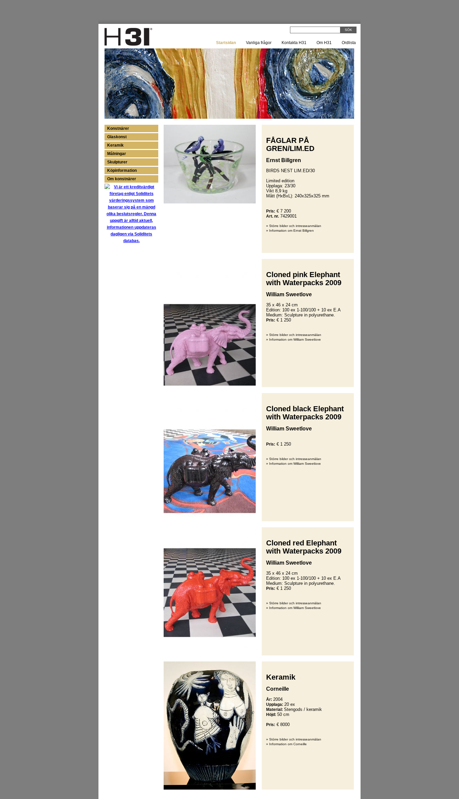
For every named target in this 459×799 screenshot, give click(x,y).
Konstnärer (118, 128)
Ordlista (349, 42)
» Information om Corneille (286, 744)
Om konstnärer (121, 179)
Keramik (115, 145)
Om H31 (324, 42)
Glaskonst (117, 137)
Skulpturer (117, 162)
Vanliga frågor (259, 42)
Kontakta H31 (294, 42)
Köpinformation (122, 170)
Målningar (116, 153)
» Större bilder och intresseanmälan (293, 226)
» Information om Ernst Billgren (290, 230)
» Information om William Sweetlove (293, 339)
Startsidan (226, 42)
